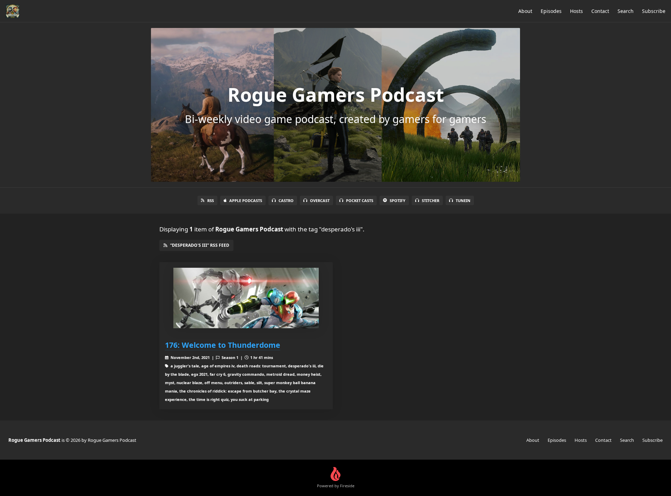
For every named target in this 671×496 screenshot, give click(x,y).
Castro (286, 200)
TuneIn (463, 200)
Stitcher (430, 200)
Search (626, 11)
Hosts (576, 11)
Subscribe (653, 11)
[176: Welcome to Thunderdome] (246, 298)
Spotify (397, 200)
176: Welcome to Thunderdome (222, 345)
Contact (600, 11)
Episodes (551, 11)
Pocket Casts (359, 200)
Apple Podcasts (245, 200)
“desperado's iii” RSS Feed (199, 245)
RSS (210, 200)
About (525, 11)
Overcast (320, 200)
